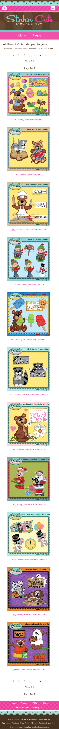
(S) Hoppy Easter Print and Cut (29, 120)
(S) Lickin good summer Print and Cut (29, 339)
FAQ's (35, 703)
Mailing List (38, 707)
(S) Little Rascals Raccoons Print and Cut (28, 394)
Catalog (5, 48)
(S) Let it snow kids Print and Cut (29, 284)
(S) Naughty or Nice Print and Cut (29, 504)
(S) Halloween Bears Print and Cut (29, 669)
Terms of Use (22, 707)
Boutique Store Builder (21, 723)
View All (29, 61)
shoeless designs (41, 727)
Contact (24, 703)
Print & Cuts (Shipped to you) (18, 48)
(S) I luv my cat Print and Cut (29, 175)
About (45, 703)
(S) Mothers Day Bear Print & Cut (29, 449)
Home (14, 703)
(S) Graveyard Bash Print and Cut (29, 614)
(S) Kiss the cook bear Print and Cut (29, 229)
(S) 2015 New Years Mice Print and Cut (29, 559)
